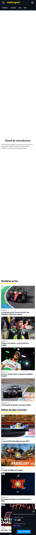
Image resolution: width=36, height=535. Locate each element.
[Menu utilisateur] (32, 2)
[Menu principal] (3, 2)
